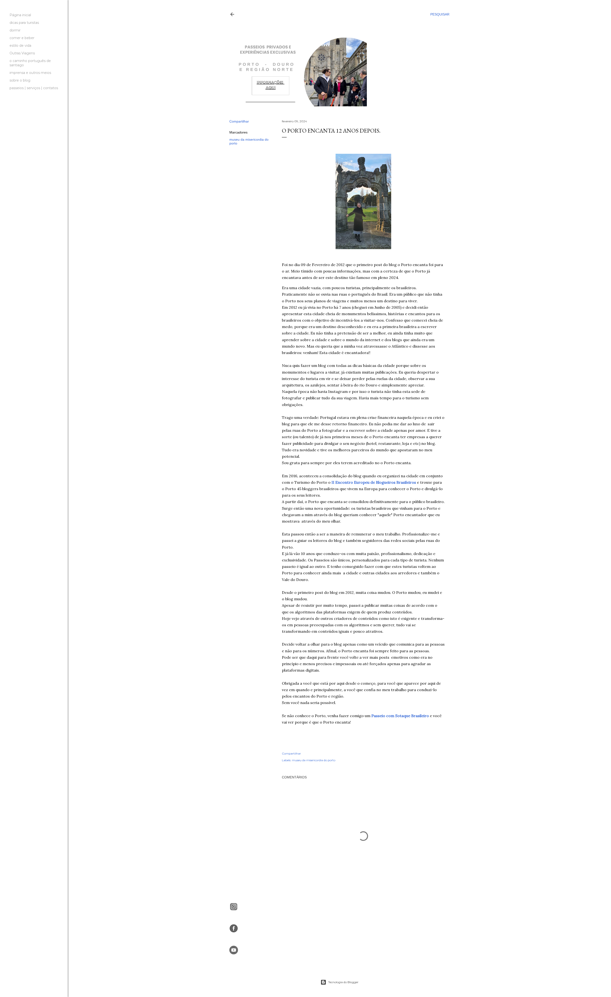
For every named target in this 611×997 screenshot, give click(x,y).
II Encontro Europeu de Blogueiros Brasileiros (374, 482)
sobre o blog (20, 80)
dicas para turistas (24, 23)
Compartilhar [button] (239, 121)
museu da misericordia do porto (313, 760)
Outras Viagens (22, 53)
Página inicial (20, 15)
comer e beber (22, 38)
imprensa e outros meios (30, 73)
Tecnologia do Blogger (343, 982)
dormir (15, 30)
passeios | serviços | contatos (34, 88)
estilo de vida (20, 45)
